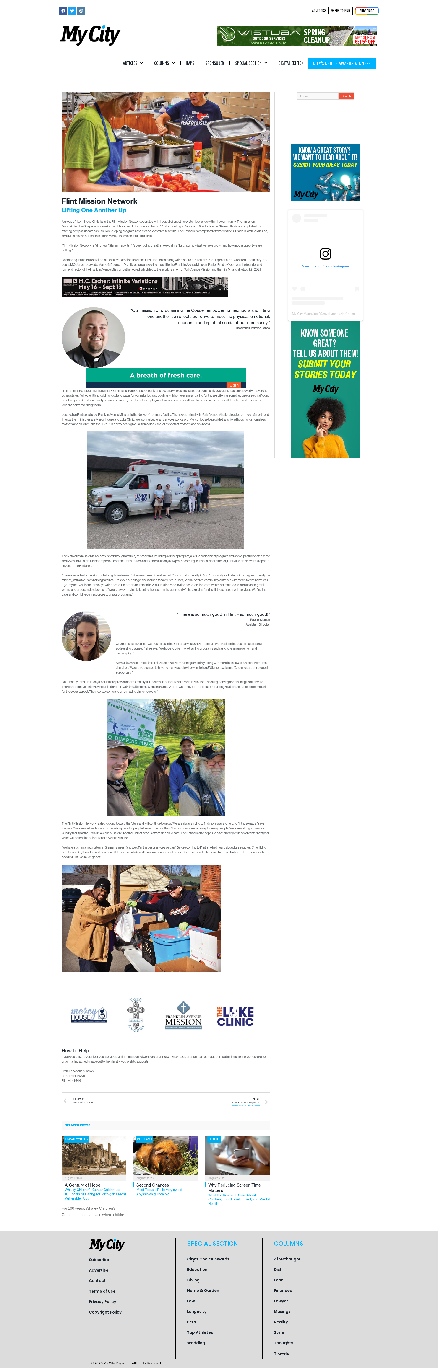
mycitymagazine (334, 313)
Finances (283, 1290)
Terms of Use (102, 1291)
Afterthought (287, 1259)
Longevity (196, 1311)
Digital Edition (291, 63)
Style (279, 1332)
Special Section (248, 63)
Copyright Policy (105, 1312)
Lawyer (281, 1301)
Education (197, 1269)
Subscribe (99, 1259)
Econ (279, 1280)
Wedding (196, 1343)
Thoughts (283, 1343)
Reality (281, 1322)
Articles (130, 63)
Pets (191, 1322)
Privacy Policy (102, 1301)
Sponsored (214, 63)
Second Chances (159, 1189)
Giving (193, 1280)
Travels (281, 1353)
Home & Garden (203, 1290)
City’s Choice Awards (208, 1259)
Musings (282, 1311)
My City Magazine (305, 313)
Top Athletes (200, 1332)
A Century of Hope (95, 1191)
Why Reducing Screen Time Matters (239, 1194)
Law (191, 1301)
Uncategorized (76, 1139)
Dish (278, 1269)
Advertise (98, 1270)
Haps (190, 63)
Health (214, 1139)
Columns (161, 63)
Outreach (144, 1139)
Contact (97, 1280)
